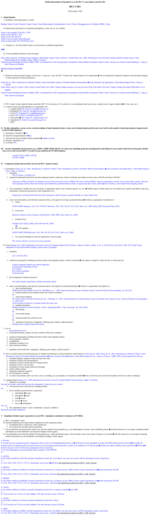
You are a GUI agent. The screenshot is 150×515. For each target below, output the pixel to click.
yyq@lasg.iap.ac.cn (37, 113)
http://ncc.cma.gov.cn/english (11, 68)
